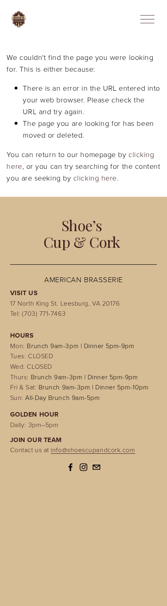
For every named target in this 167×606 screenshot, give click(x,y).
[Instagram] (83, 467)
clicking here (95, 177)
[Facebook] (70, 467)
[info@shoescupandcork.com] (96, 467)
